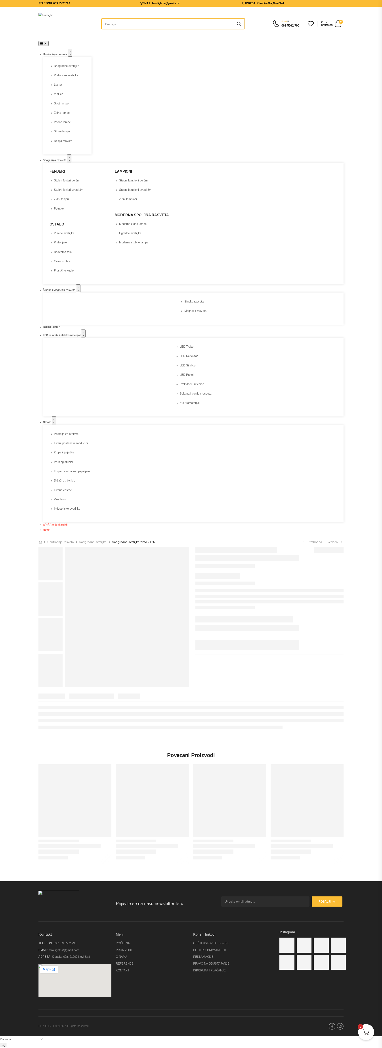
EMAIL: (43, 950)
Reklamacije (203, 956)
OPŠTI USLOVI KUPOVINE (211, 943)
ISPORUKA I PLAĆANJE (209, 970)
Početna (123, 943)
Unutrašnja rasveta (60, 542)
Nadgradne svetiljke (93, 542)
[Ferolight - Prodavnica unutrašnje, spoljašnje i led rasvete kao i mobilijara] (55, 24)
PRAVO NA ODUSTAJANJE (211, 963)
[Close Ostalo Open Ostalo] (54, 420)
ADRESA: (44, 956)
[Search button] (238, 24)
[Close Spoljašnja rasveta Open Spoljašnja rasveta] (69, 158)
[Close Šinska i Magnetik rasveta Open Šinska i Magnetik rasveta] (78, 288)
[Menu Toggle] (43, 43)
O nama (121, 956)
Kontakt (122, 970)
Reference (125, 963)
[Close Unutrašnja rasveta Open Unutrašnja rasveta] (70, 53)
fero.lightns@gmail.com (64, 950)
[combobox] (19, 1039)
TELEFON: (45, 943)
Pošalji (324, 901)
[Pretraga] (3, 1045)
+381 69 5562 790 (64, 943)
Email (284, 21)
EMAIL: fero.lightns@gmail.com (161, 3)
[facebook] (332, 1026)
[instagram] (340, 1026)
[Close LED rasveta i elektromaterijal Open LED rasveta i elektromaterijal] (83, 333)
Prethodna (313, 542)
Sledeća (333, 542)
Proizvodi (124, 950)
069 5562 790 (290, 25)
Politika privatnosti (209, 950)
